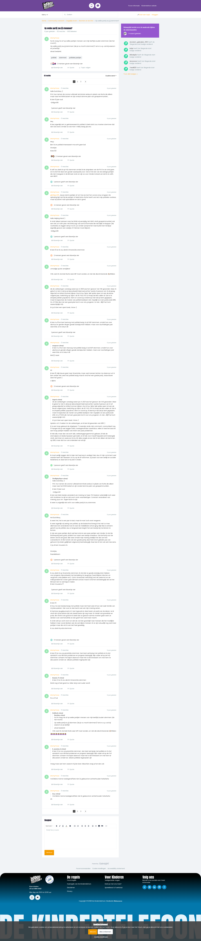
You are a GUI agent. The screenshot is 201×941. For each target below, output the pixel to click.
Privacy (69, 891)
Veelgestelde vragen (112, 880)
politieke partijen (75, 58)
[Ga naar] (64, 14)
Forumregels (71, 880)
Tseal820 (133, 68)
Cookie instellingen (99, 868)
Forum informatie (134, 5)
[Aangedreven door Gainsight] (100, 864)
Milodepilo (133, 55)
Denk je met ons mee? (113, 884)
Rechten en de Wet (86, 21)
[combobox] (90, 14)
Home (44, 21)
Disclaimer (71, 888)
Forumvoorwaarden (83, 868)
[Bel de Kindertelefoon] (91, 5)
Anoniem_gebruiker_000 (139, 42)
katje (131, 48)
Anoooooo (133, 61)
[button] (143, 14)
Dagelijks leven (71, 21)
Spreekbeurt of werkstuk (113, 888)
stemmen (62, 58)
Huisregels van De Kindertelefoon (79, 884)
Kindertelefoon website (149, 5)
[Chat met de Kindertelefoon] (97, 5)
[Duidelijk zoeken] (116, 14)
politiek (53, 58)
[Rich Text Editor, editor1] (80, 838)
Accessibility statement (116, 868)
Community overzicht (56, 21)
